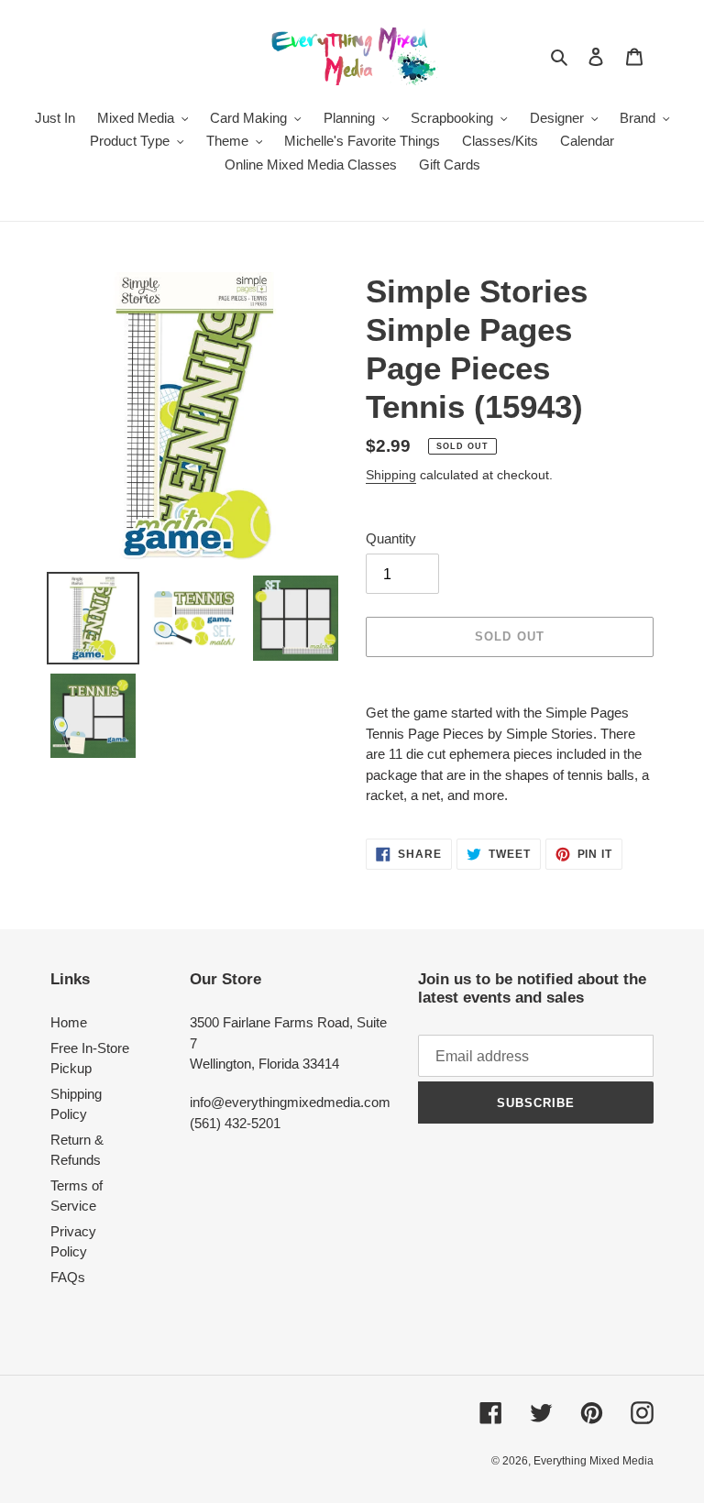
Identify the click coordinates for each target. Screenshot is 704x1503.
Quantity (391, 538)
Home (68, 1022)
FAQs (67, 1277)
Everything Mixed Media (594, 1460)
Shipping (391, 474)
